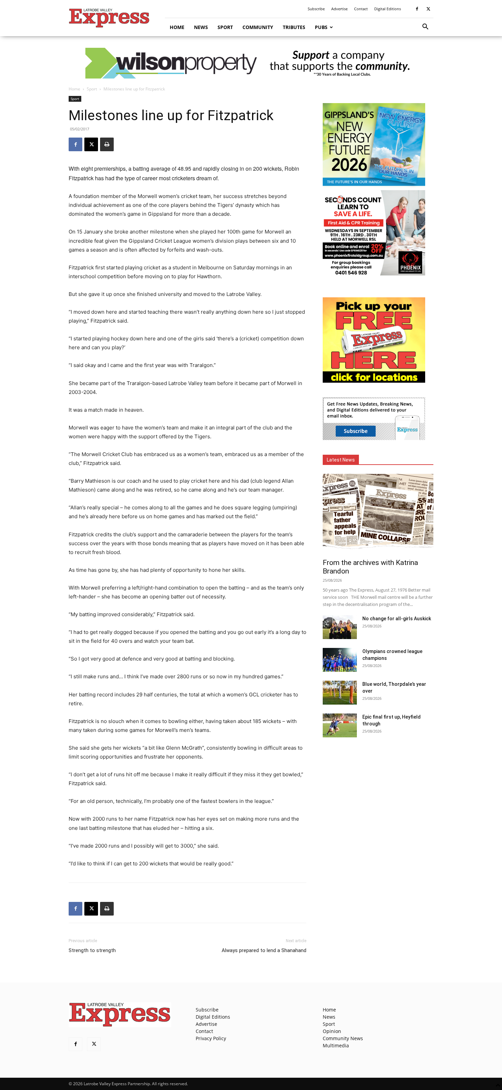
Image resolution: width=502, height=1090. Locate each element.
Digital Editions (387, 8)
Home (177, 27)
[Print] (107, 144)
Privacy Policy (211, 1038)
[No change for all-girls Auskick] (340, 627)
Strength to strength (92, 950)
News (201, 27)
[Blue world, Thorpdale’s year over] (340, 693)
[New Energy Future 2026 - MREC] (374, 186)
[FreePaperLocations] (374, 381)
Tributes (294, 27)
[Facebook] (417, 9)
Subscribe (316, 8)
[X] (428, 9)
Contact (361, 8)
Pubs (321, 27)
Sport (225, 27)
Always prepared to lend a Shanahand (264, 950)
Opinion (332, 1031)
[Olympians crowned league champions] (340, 660)
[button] (425, 27)
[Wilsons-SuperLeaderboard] (251, 63)
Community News (343, 1038)
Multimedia (336, 1045)
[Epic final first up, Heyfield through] (340, 725)
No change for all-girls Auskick (396, 618)
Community (257, 27)
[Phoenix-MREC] (374, 273)
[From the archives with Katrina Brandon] (378, 514)
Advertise (339, 8)
